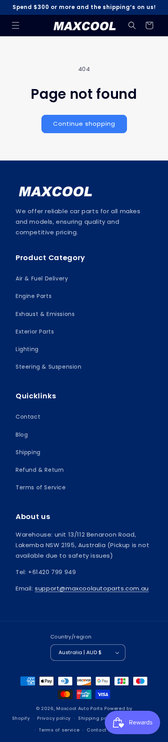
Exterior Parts (35, 331)
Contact (28, 417)
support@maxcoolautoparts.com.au (92, 588)
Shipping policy (97, 718)
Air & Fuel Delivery (42, 278)
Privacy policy (54, 718)
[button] (15, 25)
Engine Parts (34, 296)
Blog (22, 435)
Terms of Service (41, 487)
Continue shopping (84, 124)
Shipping (28, 452)
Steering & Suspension (49, 367)
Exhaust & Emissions (45, 314)
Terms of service (59, 730)
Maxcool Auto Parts (79, 708)
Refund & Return (40, 470)
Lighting (27, 349)
